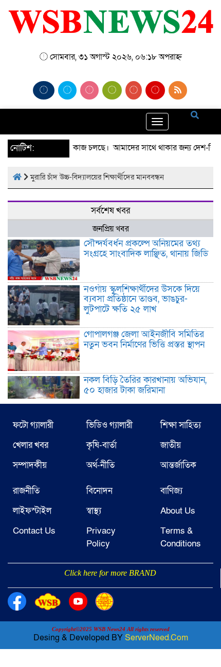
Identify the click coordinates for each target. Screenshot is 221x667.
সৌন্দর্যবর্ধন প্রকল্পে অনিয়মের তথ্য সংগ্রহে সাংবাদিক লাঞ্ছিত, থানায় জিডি (146, 249)
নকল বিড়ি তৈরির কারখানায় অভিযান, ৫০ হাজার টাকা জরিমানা (145, 385)
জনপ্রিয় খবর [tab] (111, 228)
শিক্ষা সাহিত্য (180, 425)
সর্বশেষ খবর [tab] (110, 211)
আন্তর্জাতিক (178, 465)
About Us (177, 511)
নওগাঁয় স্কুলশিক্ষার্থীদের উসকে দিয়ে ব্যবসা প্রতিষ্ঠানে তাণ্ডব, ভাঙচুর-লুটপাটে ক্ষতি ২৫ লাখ (142, 299)
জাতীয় (170, 445)
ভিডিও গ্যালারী (109, 425)
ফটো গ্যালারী (33, 425)
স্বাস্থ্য (93, 511)
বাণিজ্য (171, 491)
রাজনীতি (26, 491)
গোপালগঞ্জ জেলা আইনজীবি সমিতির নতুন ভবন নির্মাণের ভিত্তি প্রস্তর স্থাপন (144, 339)
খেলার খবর (30, 445)
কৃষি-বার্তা (101, 445)
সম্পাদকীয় (30, 465)
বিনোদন (99, 491)
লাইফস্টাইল (32, 511)
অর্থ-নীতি (100, 465)
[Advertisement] (110, 586)
